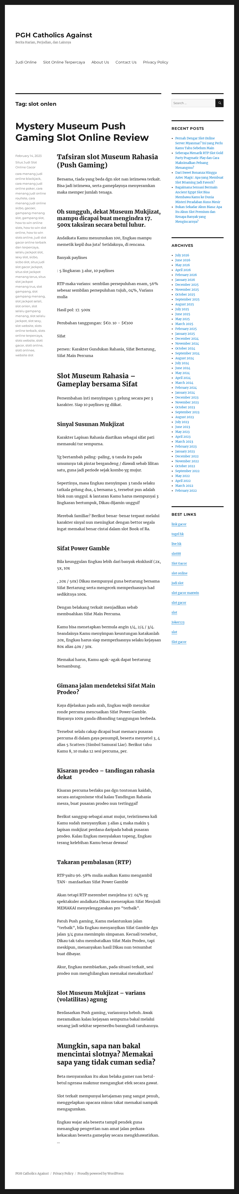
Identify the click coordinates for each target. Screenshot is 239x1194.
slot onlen (22, 306)
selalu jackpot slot (29, 252)
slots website (25, 340)
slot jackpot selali (28, 301)
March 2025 (184, 324)
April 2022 (183, 481)
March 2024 (184, 383)
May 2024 (182, 373)
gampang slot (33, 218)
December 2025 (187, 285)
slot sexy (34, 321)
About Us (100, 62)
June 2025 (182, 314)
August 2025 (184, 304)
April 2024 (183, 378)
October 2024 (185, 348)
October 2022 (185, 466)
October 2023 (185, 407)
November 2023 (187, 402)
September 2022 (187, 471)
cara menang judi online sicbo (30, 203)
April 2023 (182, 437)
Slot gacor (179, 642)
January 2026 (185, 280)
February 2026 (186, 275)
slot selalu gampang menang (28, 311)
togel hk (178, 534)
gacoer (30, 208)
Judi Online (26, 62)
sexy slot (21, 257)
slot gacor (179, 603)
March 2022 (184, 486)
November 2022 (187, 461)
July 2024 (182, 363)
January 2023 (185, 451)
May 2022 (182, 476)
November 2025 (187, 290)
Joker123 (178, 622)
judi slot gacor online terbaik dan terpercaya (30, 242)
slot (174, 613)
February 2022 (186, 491)
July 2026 (182, 255)
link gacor (179, 524)
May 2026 (182, 265)
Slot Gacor (179, 563)
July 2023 (182, 422)
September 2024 (187, 353)
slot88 (176, 554)
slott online (33, 345)
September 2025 (187, 299)
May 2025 (182, 319)
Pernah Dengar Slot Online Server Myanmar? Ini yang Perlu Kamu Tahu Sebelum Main (199, 143)
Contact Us (126, 62)
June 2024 (182, 368)
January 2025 (185, 334)
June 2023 (182, 427)
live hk (176, 544)
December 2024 (187, 339)
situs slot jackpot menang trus (30, 281)
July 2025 (182, 309)
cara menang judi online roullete (30, 193)
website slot (24, 355)
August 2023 (184, 417)
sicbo (33, 257)
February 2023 (186, 447)
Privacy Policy (155, 62)
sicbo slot (22, 262)
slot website (24, 326)
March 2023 (184, 442)
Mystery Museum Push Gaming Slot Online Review (82, 131)
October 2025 (185, 295)
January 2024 (185, 393)
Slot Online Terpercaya (64, 62)
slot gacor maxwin (185, 593)
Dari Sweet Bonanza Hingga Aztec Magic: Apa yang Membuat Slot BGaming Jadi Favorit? (199, 177)
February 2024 (186, 388)
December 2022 (187, 456)
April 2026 (183, 270)
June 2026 (182, 260)
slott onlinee (24, 350)
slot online (179, 573)
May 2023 (182, 432)
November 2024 (187, 344)
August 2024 (184, 358)
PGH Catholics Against (53, 35)
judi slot (177, 583)
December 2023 (186, 397)
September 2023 (187, 412)
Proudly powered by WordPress (100, 1174)
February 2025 (186, 329)
